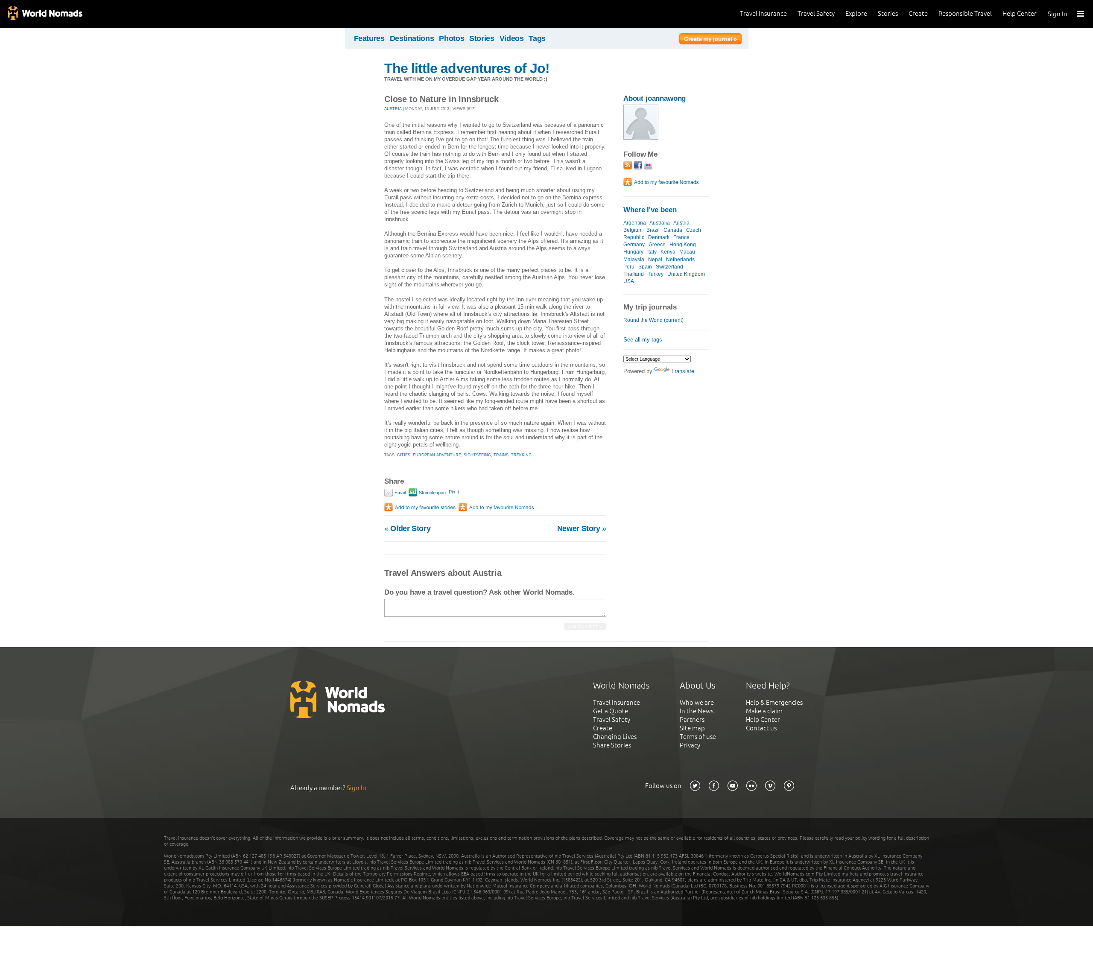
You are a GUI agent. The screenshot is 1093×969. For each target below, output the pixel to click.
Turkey (655, 274)
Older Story (407, 528)
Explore (856, 13)
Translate (682, 371)
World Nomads (45, 14)
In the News (696, 711)
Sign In (1057, 14)
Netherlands (680, 260)
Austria (681, 223)
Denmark (658, 237)
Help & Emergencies (774, 702)
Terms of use (698, 736)
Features (369, 38)
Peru (628, 267)
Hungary (633, 252)
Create (918, 13)
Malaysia (633, 260)
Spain (645, 267)
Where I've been (650, 210)
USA (628, 281)
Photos (451, 38)
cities (403, 455)
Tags (537, 38)
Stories (888, 13)
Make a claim (764, 711)
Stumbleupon (432, 492)
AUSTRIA (393, 109)
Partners (692, 719)
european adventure (437, 455)
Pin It (454, 491)
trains (501, 455)
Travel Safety (816, 13)
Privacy (690, 745)
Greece (657, 245)
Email (399, 492)
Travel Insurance (763, 13)
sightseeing (477, 455)
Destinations (412, 38)
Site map (692, 728)
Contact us (761, 728)
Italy (652, 252)
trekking (521, 455)
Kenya (667, 252)
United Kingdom (686, 274)
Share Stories (612, 745)
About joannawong (654, 98)
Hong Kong (682, 245)
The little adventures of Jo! (466, 68)
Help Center (1019, 13)
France (681, 237)
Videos (512, 38)
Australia (659, 223)
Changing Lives (615, 736)
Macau (687, 252)
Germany (634, 245)
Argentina (634, 223)
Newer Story (581, 528)
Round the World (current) (653, 320)
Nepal (655, 260)
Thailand (633, 274)
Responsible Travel (965, 13)
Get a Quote (610, 711)
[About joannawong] (640, 137)
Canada (672, 230)
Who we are (697, 702)
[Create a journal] (710, 40)
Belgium (633, 230)
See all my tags (642, 339)
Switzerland (669, 267)
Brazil (653, 230)
